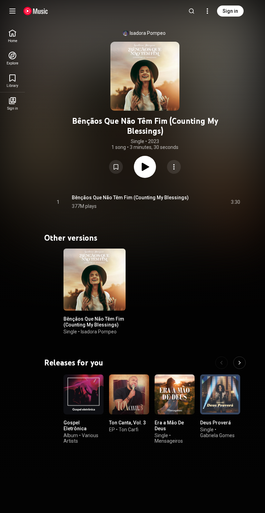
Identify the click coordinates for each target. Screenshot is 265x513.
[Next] (239, 363)
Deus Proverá (215, 422)
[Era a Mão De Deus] (175, 394)
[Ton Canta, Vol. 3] (129, 394)
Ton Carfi (128, 429)
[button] (116, 167)
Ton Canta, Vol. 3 (127, 422)
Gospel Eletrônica (75, 425)
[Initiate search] (191, 11)
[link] (12, 36)
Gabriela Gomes (217, 435)
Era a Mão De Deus (169, 425)
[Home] (35, 11)
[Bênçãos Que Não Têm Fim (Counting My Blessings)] (94, 280)
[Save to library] (116, 167)
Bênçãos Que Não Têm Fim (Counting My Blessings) (130, 197)
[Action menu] (174, 167)
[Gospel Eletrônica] (83, 394)
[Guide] (12, 11)
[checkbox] (235, 202)
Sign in (230, 11)
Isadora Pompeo (148, 33)
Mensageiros (169, 441)
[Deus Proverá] (220, 394)
